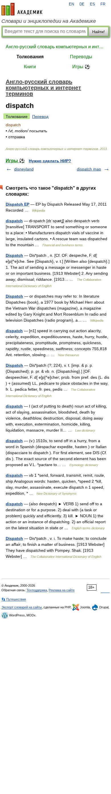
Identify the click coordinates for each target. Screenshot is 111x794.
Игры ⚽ (81, 66)
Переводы (81, 56)
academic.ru (21, 9)
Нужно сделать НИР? (50, 161)
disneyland (24, 169)
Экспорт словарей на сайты (21, 607)
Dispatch (14, 255)
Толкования (30, 56)
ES (92, 4)
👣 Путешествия (13, 599)
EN (71, 4)
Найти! (98, 31)
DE (82, 4)
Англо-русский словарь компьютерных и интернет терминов (55, 46)
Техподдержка (36, 590)
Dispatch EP (17, 204)
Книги (30, 66)
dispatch (14, 220)
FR (102, 4)
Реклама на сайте (62, 590)
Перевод (40, 116)
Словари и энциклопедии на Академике (48, 21)
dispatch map (89, 169)
